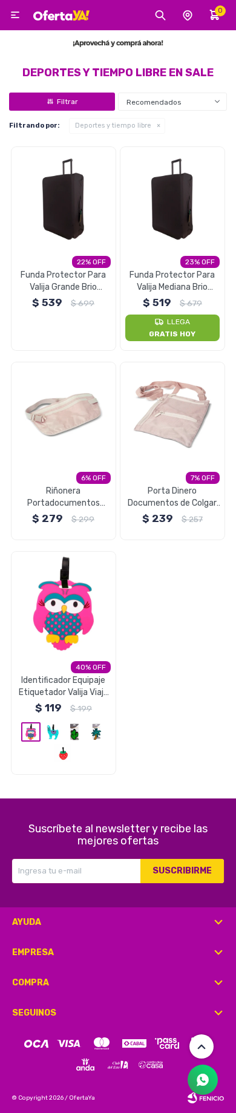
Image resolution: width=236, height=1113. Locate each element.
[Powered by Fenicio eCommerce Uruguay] (206, 1098)
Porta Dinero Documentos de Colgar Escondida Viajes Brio (172, 497)
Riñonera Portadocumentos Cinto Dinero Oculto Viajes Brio (63, 497)
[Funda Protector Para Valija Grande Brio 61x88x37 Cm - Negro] (63, 199)
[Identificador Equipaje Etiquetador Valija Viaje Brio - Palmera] (96, 732)
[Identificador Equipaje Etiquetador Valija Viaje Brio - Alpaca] (53, 732)
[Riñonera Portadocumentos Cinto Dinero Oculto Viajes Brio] (63, 414)
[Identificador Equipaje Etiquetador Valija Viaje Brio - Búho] (63, 604)
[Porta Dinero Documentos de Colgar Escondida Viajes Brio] (172, 414)
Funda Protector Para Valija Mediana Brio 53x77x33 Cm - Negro (172, 281)
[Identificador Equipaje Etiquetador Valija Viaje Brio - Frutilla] (63, 753)
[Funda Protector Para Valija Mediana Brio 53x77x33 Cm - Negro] (172, 199)
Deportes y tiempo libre (113, 125)
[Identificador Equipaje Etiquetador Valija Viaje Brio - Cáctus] (74, 732)
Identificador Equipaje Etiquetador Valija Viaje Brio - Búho (63, 687)
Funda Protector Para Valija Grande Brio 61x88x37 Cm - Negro (64, 281)
